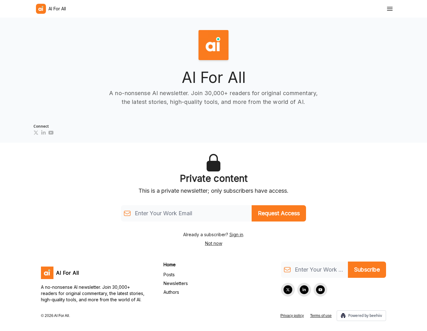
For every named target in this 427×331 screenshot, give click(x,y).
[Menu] (390, 8)
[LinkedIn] (43, 132)
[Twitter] (288, 290)
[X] (35, 132)
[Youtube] (50, 132)
